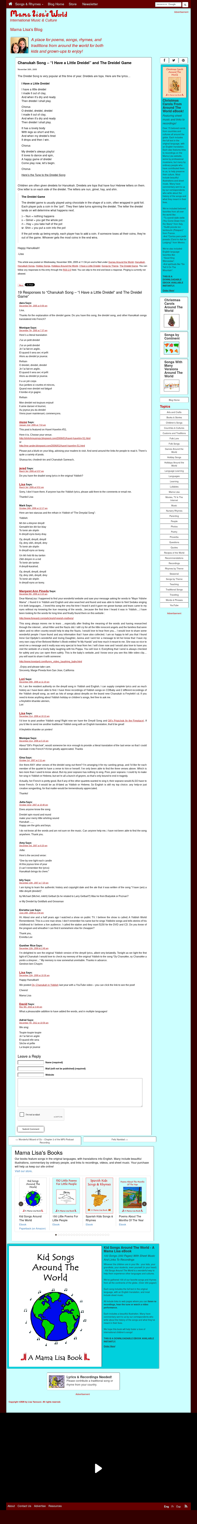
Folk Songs (174, 443)
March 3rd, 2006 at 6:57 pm (31, 471)
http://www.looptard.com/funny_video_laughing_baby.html (50, 661)
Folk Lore (174, 438)
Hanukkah (140, 262)
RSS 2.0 (67, 269)
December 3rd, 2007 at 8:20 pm (33, 845)
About (11, 1506)
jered (22, 468)
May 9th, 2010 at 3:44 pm (30, 1007)
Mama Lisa (174, 491)
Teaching (174, 584)
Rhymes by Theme (174, 568)
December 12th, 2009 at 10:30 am (34, 975)
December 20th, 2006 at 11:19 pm (34, 682)
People (174, 521)
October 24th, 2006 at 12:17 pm (33, 508)
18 (100, 1235)
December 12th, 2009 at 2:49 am (33, 948)
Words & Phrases (174, 600)
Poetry (174, 531)
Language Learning (174, 470)
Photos (174, 526)
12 (85, 1235)
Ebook (22, 1224)
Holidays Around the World (64, 265)
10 (79, 1235)
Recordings (174, 563)
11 (82, 1235)
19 (103, 1235)
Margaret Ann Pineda (34, 591)
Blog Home (174, 399)
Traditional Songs (174, 589)
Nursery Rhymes (174, 510)
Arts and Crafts (174, 412)
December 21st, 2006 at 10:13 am (34, 716)
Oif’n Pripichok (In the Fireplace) (126, 720)
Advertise (40, 1506)
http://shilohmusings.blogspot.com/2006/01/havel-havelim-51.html (54, 438)
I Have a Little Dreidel (89, 265)
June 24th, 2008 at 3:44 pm (31, 913)
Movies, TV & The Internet (174, 499)
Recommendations (174, 557)
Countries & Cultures (174, 427)
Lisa (22, 484)
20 (106, 1235)
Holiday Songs (43, 265)
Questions (174, 542)
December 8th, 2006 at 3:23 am (33, 594)
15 (92, 1235)
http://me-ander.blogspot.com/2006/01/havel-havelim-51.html (52, 445)
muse (23, 422)
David (23, 1004)
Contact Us (24, 1506)
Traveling (174, 594)
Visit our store (23, 1171)
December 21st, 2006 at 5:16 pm (33, 741)
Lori (22, 679)
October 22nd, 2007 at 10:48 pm (33, 805)
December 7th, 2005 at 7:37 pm (33, 330)
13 (87, 1235)
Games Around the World (121, 262)
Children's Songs (174, 422)
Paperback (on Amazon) (32, 1228)
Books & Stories (174, 417)
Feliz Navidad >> (120, 1139)
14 (90, 1235)
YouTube (174, 605)
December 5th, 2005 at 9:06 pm (33, 306)
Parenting (174, 515)
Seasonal (174, 573)
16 (95, 1235)
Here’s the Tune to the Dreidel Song (43, 175)
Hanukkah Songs (26, 265)
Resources (55, 1506)
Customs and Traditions (174, 433)
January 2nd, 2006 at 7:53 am (32, 425)
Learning (174, 481)
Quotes (174, 547)
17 (98, 1235)
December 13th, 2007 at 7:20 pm (33, 883)
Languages (174, 476)
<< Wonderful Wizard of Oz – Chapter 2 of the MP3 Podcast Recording (45, 1141)
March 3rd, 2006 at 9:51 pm (31, 487)
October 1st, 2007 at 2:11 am (32, 760)
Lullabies (174, 486)
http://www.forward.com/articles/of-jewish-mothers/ (46, 618)
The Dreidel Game (129, 265)
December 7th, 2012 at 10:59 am (33, 1023)
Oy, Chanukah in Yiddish (45, 985)
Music (174, 505)
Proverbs (174, 536)
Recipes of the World (174, 552)
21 (108, 1235)
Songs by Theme (110, 265)
